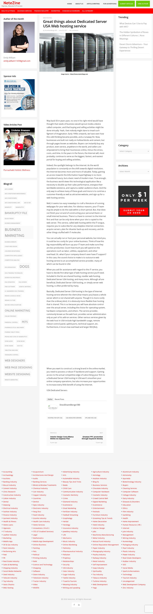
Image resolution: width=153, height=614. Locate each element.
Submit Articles (126, 4)
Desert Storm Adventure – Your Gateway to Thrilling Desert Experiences (134, 47)
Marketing (55, 11)
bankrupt (8, 207)
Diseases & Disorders (71, 11)
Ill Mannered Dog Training (14, 291)
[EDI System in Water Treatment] (19, 109)
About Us (79, 4)
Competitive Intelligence (13, 255)
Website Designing (17, 374)
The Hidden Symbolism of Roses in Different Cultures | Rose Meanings (134, 35)
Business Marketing (14, 232)
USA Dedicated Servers (74, 418)
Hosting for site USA (55, 418)
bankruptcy (20, 207)
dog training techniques (13, 273)
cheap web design (11, 246)
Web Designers (15, 360)
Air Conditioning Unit (12, 203)
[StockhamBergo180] (53, 409)
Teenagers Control (12, 355)
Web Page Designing (18, 367)
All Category (87, 11)
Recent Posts (59, 399)
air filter (27, 203)
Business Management (12, 223)
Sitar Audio (9, 341)
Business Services (24, 11)
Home (69, 4)
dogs (24, 266)
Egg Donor (23, 282)
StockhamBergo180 (51, 30)
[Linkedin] (79, 604)
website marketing (11, 380)
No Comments (73, 30)
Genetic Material (25, 286)
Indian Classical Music (13, 296)
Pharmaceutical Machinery (14, 327)
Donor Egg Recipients (12, 277)
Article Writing (93, 4)
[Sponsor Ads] (133, 216)
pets (25, 322)
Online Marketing (17, 310)
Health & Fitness (8, 11)
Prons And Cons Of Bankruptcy (16, 337)
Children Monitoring (12, 251)
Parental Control (11, 322)
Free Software (10, 286)
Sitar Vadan (9, 346)
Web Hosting (47, 18)
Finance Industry (41, 11)
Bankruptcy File (16, 213)
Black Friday (9, 218)
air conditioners (11, 198)
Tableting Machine (11, 350)
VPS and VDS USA (90, 418)
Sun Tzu (19, 346)
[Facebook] (74, 604)
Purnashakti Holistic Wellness (17, 170)
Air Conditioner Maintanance (15, 193)
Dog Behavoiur (10, 267)
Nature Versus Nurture (13, 305)
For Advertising (109, 4)
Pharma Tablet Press (12, 332)
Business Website (10, 242)
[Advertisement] (76, 96)
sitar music (21, 341)
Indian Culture (10, 300)
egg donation (10, 282)
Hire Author (143, 4)
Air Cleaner (9, 189)
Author (50, 399)
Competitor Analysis (12, 260)
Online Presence (10, 316)
